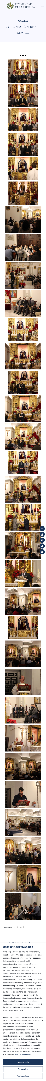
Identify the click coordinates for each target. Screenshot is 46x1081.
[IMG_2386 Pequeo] (23, 462)
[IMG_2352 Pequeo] (23, 710)
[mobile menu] (42, 6)
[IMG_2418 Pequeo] (23, 303)
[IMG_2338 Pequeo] (23, 850)
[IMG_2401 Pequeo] (23, 382)
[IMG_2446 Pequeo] (23, 95)
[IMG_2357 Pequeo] (23, 627)
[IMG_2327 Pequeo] (23, 906)
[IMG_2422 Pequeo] (23, 275)
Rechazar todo (23, 1076)
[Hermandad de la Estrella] (24, 3)
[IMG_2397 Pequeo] (23, 436)
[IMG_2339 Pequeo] (23, 822)
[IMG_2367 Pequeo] (23, 545)
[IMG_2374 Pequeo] (23, 517)
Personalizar (23, 1069)
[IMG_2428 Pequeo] (23, 219)
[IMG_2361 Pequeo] (23, 573)
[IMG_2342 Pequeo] (23, 794)
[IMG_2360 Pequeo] (23, 601)
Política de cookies (23, 1054)
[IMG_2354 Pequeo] (23, 654)
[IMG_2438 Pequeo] (23, 168)
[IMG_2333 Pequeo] (23, 878)
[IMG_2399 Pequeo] (23, 408)
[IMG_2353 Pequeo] (23, 682)
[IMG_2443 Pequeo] (23, 144)
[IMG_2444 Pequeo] (23, 119)
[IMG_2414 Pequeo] (23, 329)
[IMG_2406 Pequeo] (23, 356)
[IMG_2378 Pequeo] (23, 489)
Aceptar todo (23, 1062)
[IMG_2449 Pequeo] (23, 71)
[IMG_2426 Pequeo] (23, 247)
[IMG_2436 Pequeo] (23, 193)
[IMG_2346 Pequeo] (23, 738)
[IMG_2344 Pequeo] (23, 766)
